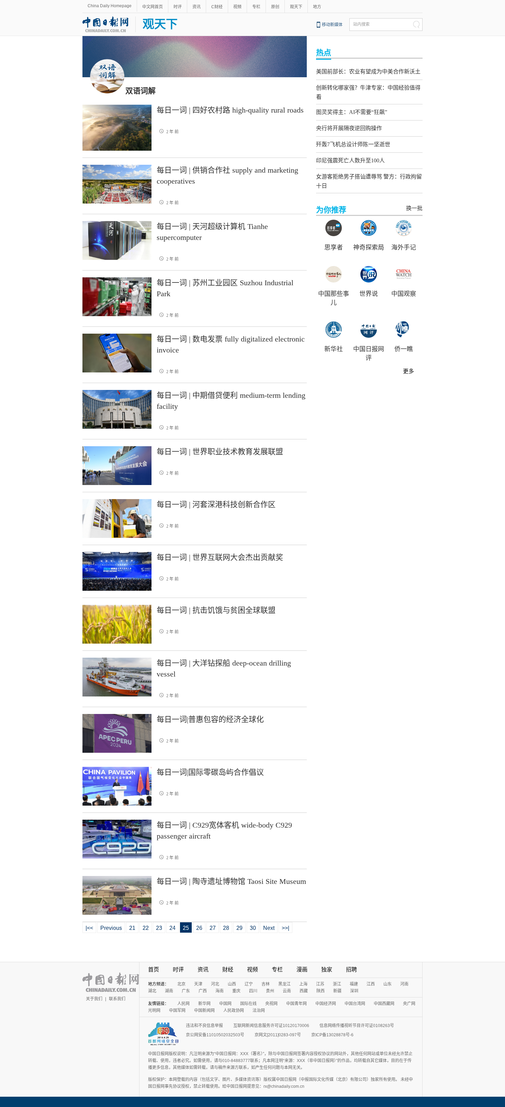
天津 (198, 984)
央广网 (409, 1003)
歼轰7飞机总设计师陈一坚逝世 (353, 144)
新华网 (204, 1003)
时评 (177, 6)
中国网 (225, 1003)
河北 (215, 984)
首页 (153, 969)
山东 (387, 984)
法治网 (258, 1010)
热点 (323, 52)
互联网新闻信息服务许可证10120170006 (271, 1025)
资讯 (196, 6)
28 (226, 928)
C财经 (217, 6)
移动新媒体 (332, 24)
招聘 (351, 969)
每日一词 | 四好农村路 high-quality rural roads (230, 110)
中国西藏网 (384, 1003)
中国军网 (177, 1010)
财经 (227, 969)
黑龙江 (284, 984)
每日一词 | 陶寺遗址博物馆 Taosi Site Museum (231, 881)
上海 (303, 984)
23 (159, 928)
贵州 (270, 991)
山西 (232, 984)
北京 (181, 984)
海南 (219, 991)
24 (172, 928)
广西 (203, 991)
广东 (186, 991)
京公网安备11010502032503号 (215, 1035)
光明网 (154, 1010)
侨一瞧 (403, 349)
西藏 (304, 991)
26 (199, 928)
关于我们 (94, 998)
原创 (275, 6)
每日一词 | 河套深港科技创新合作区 (216, 504)
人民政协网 (233, 1010)
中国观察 (403, 293)
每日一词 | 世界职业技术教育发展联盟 (220, 451)
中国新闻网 (204, 1010)
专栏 (256, 6)
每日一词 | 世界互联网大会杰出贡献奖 (220, 557)
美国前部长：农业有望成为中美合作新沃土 (368, 71)
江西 (371, 984)
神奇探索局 (368, 247)
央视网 (271, 1003)
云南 (287, 991)
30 (253, 928)
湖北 (152, 991)
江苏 (320, 984)
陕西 (320, 991)
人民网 (183, 1003)
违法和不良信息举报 (204, 1025)
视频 (237, 6)
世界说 (368, 293)
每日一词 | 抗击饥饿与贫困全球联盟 (216, 610)
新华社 (333, 349)
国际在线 (248, 1003)
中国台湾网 (355, 1003)
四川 (253, 991)
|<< (89, 928)
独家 (326, 969)
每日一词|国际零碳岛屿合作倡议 (210, 772)
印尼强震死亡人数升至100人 (350, 160)
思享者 (333, 247)
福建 (354, 984)
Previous (111, 928)
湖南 (169, 991)
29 (239, 928)
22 (146, 928)
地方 (317, 6)
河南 (404, 984)
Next (268, 928)
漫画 (301, 969)
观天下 (296, 6)
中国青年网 (296, 1003)
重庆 (236, 991)
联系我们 (117, 998)
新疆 (337, 991)
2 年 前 (172, 131)
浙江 (337, 984)
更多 (408, 371)
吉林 (265, 984)
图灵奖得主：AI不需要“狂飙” (351, 112)
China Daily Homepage (110, 5)
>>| (285, 928)
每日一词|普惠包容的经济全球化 (210, 719)
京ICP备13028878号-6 (332, 1035)
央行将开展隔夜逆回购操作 (349, 128)
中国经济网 (325, 1003)
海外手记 (403, 247)
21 (132, 928)
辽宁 (249, 984)
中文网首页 (152, 6)
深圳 (354, 991)
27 (213, 928)
